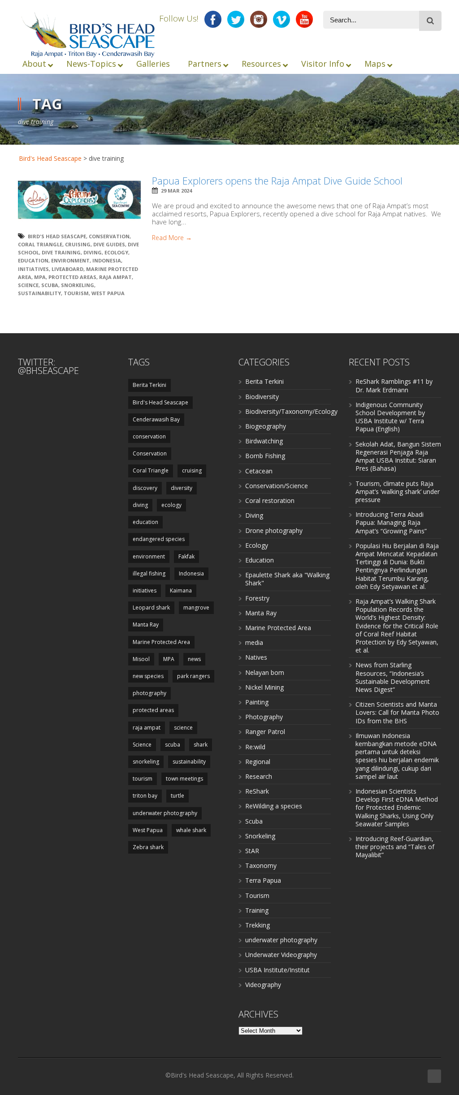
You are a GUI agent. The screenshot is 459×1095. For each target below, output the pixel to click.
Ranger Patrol (265, 731)
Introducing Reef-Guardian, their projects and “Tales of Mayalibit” (394, 846)
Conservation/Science (276, 485)
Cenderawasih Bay (156, 419)
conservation (149, 436)
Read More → (172, 238)
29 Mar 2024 (176, 190)
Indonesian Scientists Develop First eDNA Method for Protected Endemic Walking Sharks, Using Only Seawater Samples (396, 807)
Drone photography (274, 530)
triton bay (145, 795)
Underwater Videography (281, 954)
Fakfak (186, 556)
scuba (49, 285)
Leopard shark (151, 607)
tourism (76, 293)
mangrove (196, 607)
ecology (116, 252)
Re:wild (255, 747)
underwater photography (165, 813)
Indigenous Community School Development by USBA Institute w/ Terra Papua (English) (390, 417)
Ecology (256, 545)
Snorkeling (260, 836)
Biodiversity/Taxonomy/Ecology (291, 411)
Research (258, 776)
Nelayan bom (264, 672)
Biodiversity (262, 396)
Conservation (109, 236)
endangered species (159, 539)
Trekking (257, 925)
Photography (264, 717)
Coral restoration (269, 500)
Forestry (257, 598)
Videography (263, 984)
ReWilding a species (273, 806)
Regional (257, 761)
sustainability (39, 293)
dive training (61, 252)
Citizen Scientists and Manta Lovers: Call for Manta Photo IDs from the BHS (397, 712)
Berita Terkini (149, 385)
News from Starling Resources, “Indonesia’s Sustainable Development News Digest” (392, 677)
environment (70, 260)
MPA (40, 277)
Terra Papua (263, 880)
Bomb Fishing (265, 455)
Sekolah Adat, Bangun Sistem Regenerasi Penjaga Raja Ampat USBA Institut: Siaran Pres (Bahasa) (398, 456)
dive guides (109, 244)
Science (28, 285)
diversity (181, 488)
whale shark (191, 830)
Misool (141, 659)
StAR (252, 850)
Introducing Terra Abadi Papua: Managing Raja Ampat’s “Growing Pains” (391, 522)
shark (201, 744)
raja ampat (115, 277)
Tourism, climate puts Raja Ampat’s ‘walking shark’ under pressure (397, 491)
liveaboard (67, 269)
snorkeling (77, 285)
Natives (256, 657)
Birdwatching (264, 441)
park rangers (193, 676)
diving (92, 252)
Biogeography (265, 426)
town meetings (184, 778)
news (194, 659)
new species (148, 676)
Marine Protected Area (161, 642)
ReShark (257, 791)
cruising (78, 244)
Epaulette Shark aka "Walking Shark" (287, 579)
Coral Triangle (40, 244)
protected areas (72, 277)
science (183, 727)
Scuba (254, 821)
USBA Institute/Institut (277, 970)
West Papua (108, 293)
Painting (256, 702)
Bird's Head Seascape (50, 158)
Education (259, 560)
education (33, 260)
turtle (177, 795)
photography (149, 693)
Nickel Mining (264, 687)
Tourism (257, 895)
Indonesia (106, 260)
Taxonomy (261, 865)
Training (256, 910)
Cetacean (259, 471)
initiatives (33, 269)
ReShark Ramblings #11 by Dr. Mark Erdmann (394, 385)
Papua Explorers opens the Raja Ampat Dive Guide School (277, 180)
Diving (254, 515)
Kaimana (181, 590)
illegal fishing (149, 573)
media (254, 642)
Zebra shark (148, 847)
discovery (145, 488)
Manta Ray (146, 624)
